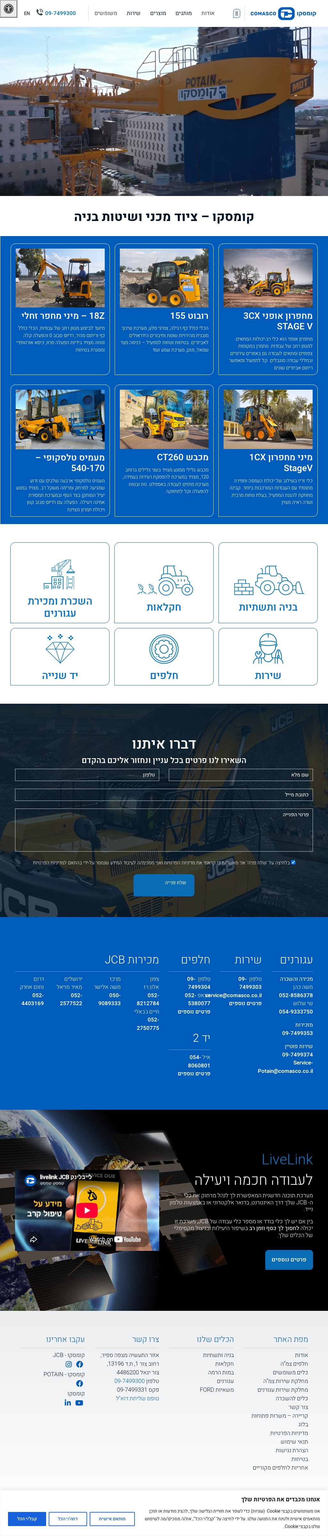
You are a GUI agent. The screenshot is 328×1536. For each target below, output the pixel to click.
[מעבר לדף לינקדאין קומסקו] (68, 1403)
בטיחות (299, 1459)
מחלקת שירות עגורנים (283, 1390)
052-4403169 (32, 999)
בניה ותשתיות (268, 607)
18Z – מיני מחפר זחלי (63, 316)
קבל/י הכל (27, 1518)
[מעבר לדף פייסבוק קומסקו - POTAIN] (79, 1384)
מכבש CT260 (183, 457)
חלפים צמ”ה (294, 1364)
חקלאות (164, 607)
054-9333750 (296, 1012)
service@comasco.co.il (233, 995)
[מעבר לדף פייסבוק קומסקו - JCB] (79, 1365)
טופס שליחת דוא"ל (137, 1398)
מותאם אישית (112, 1518)
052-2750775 (148, 1024)
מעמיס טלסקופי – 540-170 (70, 463)
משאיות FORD (217, 1390)
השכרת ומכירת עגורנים (60, 607)
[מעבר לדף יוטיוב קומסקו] (79, 1403)
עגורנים (225, 1381)
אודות (208, 13)
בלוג (303, 1424)
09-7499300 (60, 13)
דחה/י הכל (68, 1518)
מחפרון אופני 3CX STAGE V (278, 322)
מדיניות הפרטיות (179, 862)
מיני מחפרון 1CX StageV (281, 463)
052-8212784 (148, 999)
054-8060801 (199, 1061)
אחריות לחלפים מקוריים (280, 1468)
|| (236, 13)
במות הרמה (221, 1372)
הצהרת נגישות (292, 1450)
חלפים (164, 675)
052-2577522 (71, 999)
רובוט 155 (189, 316)
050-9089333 (109, 999)
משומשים (106, 13)
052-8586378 (296, 995)
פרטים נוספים (245, 1003)
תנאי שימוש (294, 1442)
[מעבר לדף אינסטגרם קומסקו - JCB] (69, 1365)
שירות (268, 675)
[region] (164, 1513)
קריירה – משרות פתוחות (279, 1416)
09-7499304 (198, 983)
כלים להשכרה (292, 1398)
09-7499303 (250, 983)
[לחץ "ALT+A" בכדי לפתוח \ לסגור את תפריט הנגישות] (8, 9)
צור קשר (298, 1407)
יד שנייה (60, 675)
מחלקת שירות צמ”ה (285, 1381)
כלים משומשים (290, 1372)
